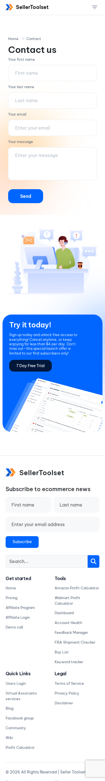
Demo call (14, 627)
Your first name (21, 59)
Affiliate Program (20, 607)
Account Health (68, 622)
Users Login (16, 683)
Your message (20, 141)
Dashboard (64, 613)
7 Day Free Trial (30, 365)
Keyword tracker (69, 662)
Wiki (9, 737)
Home (13, 38)
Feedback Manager (71, 632)
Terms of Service (69, 683)
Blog (9, 708)
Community (16, 728)
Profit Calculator (20, 747)
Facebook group (20, 718)
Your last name (21, 87)
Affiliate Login (18, 617)
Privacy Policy (67, 693)
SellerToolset (32, 7)
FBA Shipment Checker (75, 642)
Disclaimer (64, 703)
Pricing (11, 597)
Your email (17, 114)
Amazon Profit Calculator (77, 588)
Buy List (62, 652)
